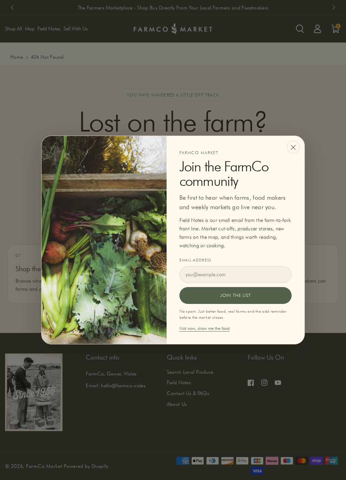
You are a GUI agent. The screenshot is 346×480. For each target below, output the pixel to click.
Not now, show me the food (204, 328)
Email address (195, 260)
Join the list (235, 295)
